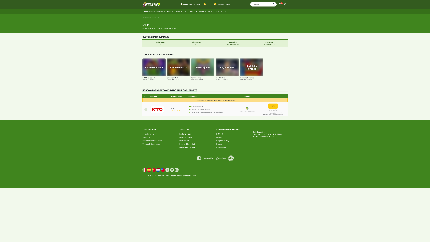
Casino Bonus (180, 11)
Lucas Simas (171, 28)
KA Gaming (221, 147)
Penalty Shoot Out (187, 144)
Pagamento (212, 11)
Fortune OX (184, 140)
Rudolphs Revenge (247, 78)
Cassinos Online (223, 4)
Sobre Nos (146, 137)
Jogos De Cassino (196, 11)
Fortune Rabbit (185, 137)
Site (273, 106)
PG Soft (219, 134)
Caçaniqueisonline (149, 17)
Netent (219, 137)
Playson (219, 144)
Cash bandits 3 (172, 78)
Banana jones (196, 78)
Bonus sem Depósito (191, 4)
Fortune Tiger (185, 134)
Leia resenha (273, 110)
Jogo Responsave (150, 134)
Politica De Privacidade (152, 140)
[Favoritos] (285, 4)
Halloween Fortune (187, 147)
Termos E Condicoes (151, 144)
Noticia (224, 11)
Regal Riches (220, 78)
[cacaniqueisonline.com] (151, 4)
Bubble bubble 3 (148, 78)
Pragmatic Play (222, 140)
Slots (208, 4)
